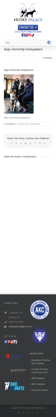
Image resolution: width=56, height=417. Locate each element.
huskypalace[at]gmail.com (20, 326)
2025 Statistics (38, 378)
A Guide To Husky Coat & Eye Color (40, 370)
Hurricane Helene (40, 390)
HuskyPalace (10, 124)
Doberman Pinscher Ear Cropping (41, 361)
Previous (48, 58)
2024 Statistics (38, 384)
